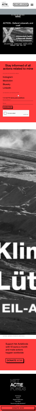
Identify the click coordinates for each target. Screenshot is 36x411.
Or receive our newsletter (11, 92)
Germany (13, 45)
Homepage (18, 395)
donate (14, 360)
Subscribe (8, 107)
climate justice (27, 43)
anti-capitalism (8, 43)
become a (20, 4)
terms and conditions (17, 98)
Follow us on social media (11, 73)
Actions (18, 397)
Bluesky (6, 84)
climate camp (18, 43)
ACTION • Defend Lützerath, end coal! (18, 24)
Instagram (8, 77)
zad (25, 45)
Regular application (18, 399)
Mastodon (8, 80)
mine (18, 45)
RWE (21, 45)
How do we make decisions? (18, 403)
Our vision (18, 401)
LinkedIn (7, 88)
